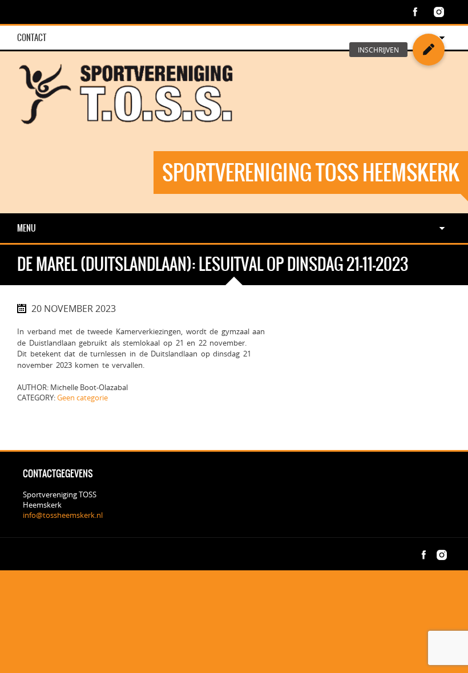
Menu (26, 228)
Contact (31, 37)
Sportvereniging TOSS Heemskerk (310, 172)
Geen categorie (82, 397)
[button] (429, 50)
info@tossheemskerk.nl (63, 515)
